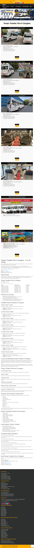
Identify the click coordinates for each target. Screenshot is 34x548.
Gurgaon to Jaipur (3, 536)
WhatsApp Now (6, 269)
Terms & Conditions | (8, 545)
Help (16, 545)
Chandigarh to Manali (4, 537)
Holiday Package (3, 485)
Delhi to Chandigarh (4, 512)
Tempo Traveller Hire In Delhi (5, 473)
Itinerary (17, 58)
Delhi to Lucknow (3, 513)
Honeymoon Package (4, 484)
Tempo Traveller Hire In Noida (5, 477)
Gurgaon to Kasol (3, 533)
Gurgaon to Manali (4, 532)
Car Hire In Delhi (3, 474)
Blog (30, 6)
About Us (7, 6)
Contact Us (5, 7)
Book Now (17, 56)
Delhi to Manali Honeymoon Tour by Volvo (7, 541)
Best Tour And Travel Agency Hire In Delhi (7, 495)
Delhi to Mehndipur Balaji (4, 529)
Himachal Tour (3, 482)
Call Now (2, 269)
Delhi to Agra (3, 531)
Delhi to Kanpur (3, 514)
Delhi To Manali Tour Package (5, 488)
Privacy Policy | (13, 545)
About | (4, 545)
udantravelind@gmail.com (6, 271)
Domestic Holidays (25, 6)
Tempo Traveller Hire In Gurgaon (6, 476)
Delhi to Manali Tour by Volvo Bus (6, 540)
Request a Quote (10, 269)
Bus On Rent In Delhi (4, 475)
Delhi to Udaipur (3, 520)
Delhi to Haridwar (3, 510)
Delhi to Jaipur (3, 519)
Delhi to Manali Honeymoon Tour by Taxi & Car (7, 542)
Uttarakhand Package (4, 487)
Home (4, 6)
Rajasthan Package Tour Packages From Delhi (7, 486)
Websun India (15, 546)
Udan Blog (4, 546)
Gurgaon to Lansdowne (4, 535)
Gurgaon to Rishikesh (4, 534)
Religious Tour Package (4, 483)
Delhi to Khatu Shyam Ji (4, 530)
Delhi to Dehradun (3, 511)
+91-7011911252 (5, 270)
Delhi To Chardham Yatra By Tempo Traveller (7, 494)
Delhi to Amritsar (3, 515)
